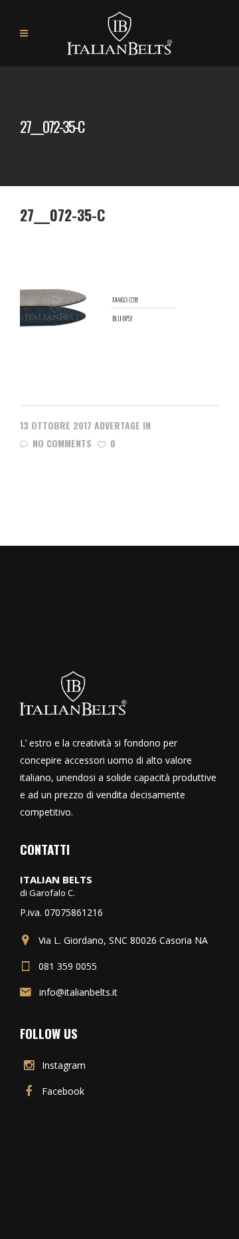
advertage (117, 425)
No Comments (62, 443)
